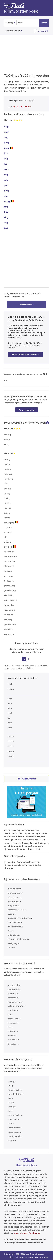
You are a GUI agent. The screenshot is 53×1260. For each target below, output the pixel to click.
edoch (7, 439)
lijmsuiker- (13, 1044)
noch (6, 169)
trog (6, 212)
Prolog (7, 517)
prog (6, 190)
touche (11, 751)
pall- (10, 1014)
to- (5, 380)
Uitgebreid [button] (43, 31)
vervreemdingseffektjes (19, 918)
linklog (7, 498)
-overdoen (13, 1119)
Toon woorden (26, 410)
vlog (6, 217)
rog (6, 196)
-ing (10, 1111)
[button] (47, 422)
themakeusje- (14, 1002)
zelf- (10, 1027)
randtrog (8, 527)
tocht (10, 684)
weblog (7, 542)
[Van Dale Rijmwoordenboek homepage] (15, 6)
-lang (10, 1085)
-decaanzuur (14, 1132)
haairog (7, 469)
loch (10, 708)
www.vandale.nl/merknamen (27, 1233)
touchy (11, 756)
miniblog (8, 619)
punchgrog (9, 522)
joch (6, 153)
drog (6, 142)
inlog (6, 484)
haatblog (8, 474)
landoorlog (9, 605)
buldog (7, 464)
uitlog (6, 537)
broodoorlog (10, 561)
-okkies (11, 1140)
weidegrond (13, 901)
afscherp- (12, 997)
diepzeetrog (9, 566)
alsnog (7, 459)
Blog (11, 1257)
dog (6, 137)
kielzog (7, 488)
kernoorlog (9, 595)
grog (6, 147)
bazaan (11, 914)
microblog (8, 615)
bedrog (7, 434)
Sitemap (19, 1257)
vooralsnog (9, 634)
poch (6, 185)
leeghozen (12, 905)
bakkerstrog (10, 551)
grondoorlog (10, 590)
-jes (9, 1098)
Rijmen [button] (44, 22)
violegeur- (12, 1023)
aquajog (8, 547)
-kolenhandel (14, 1115)
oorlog (7, 513)
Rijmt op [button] (9, 22)
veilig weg (12, 943)
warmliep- (12, 1039)
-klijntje (11, 1081)
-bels (10, 1102)
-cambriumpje (14, 1136)
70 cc (10, 931)
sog (6, 206)
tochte (11, 741)
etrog (6, 444)
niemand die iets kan (18, 939)
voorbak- (12, 993)
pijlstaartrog (10, 624)
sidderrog (8, 629)
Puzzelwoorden (26, 304)
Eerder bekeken (13, 31)
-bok (10, 1123)
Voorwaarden (41, 1257)
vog (6, 222)
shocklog (8, 532)
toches (11, 736)
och (6, 180)
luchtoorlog (9, 610)
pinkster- (12, 1010)
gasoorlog (9, 576)
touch (11, 689)
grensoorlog (9, 585)
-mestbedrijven (15, 1094)
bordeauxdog (10, 556)
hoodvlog (8, 479)
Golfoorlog (9, 581)
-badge (11, 1106)
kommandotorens (16, 910)
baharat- (12, 1031)
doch (6, 132)
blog (6, 126)
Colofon (29, 1257)
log (5, 164)
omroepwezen (14, 893)
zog (6, 228)
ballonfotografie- (16, 1006)
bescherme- (13, 1018)
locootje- (12, 1035)
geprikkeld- (13, 989)
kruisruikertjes (14, 926)
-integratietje (14, 1090)
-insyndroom (14, 1127)
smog (7, 201)
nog (6, 174)
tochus (11, 746)
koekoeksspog (10, 600)
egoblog (8, 571)
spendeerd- (13, 985)
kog (6, 158)
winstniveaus (14, 897)
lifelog (7, 493)
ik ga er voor (14, 888)
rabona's (12, 947)
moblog (7, 503)
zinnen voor (21, 106)
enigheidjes (13, 935)
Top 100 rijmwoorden (26, 778)
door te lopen (14, 922)
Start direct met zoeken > (25, 354)
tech (10, 727)
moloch (7, 508)
